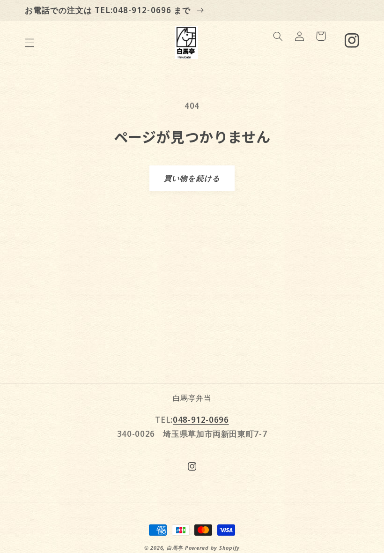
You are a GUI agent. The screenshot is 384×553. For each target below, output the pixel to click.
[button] (29, 42)
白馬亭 (175, 548)
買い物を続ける (192, 178)
